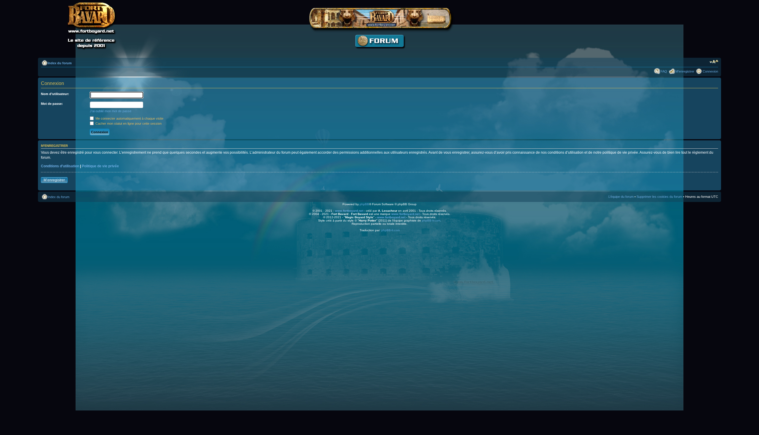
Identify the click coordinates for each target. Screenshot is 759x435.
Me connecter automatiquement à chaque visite (129, 118)
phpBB (364, 204)
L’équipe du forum (621, 196)
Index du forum (60, 63)
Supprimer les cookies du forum (659, 196)
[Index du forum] (379, 52)
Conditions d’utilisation (60, 166)
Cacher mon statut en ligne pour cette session (128, 123)
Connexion (710, 71)
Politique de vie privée (100, 166)
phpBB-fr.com (431, 220)
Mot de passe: (52, 103)
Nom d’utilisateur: (55, 94)
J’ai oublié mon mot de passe (110, 111)
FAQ (664, 71)
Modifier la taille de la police (713, 62)
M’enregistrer (684, 71)
